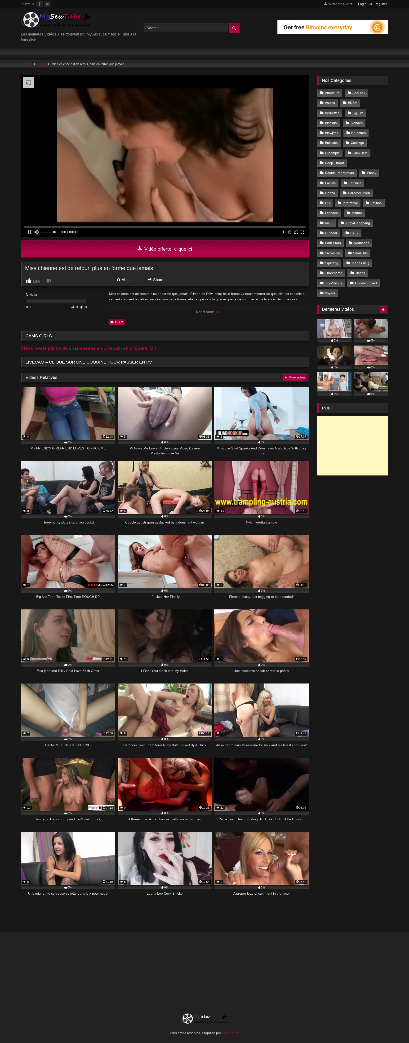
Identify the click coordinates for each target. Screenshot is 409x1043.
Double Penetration (339, 173)
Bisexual (331, 123)
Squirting (331, 263)
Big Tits (357, 113)
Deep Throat (334, 163)
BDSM (352, 103)
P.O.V (42, 64)
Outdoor (331, 233)
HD (327, 203)
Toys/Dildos (333, 283)
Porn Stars (333, 243)
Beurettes (332, 113)
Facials (330, 183)
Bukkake (331, 143)
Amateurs (332, 93)
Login (362, 4)
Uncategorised (366, 283)
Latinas (376, 203)
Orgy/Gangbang (358, 223)
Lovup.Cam (230, 1033)
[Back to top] (394, 1029)
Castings (357, 143)
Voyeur (330, 293)
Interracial (350, 203)
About (126, 280)
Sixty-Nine (332, 253)
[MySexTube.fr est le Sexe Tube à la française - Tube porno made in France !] (56, 21)
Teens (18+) (360, 263)
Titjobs (360, 273)
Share (157, 280)
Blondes (357, 123)
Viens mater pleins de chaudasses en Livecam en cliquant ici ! (88, 348)
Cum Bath (360, 153)
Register (380, 4)
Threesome (333, 273)
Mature (356, 213)
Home (28, 64)
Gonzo (330, 193)
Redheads (361, 243)
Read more (205, 312)
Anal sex (358, 93)
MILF (329, 223)
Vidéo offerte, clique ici (167, 249)
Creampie (332, 153)
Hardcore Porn (359, 193)
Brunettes (358, 133)
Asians (330, 103)
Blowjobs (331, 133)
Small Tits (360, 253)
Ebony (371, 173)
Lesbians (331, 213)
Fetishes (355, 183)
